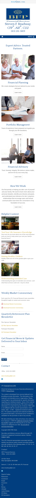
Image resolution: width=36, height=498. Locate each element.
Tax (2, 485)
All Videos (4, 493)
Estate (3, 481)
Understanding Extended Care (14, 279)
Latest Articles (5, 491)
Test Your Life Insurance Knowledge (16, 232)
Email (3, 352)
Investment (4, 478)
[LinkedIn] (2, 471)
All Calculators (5, 495)
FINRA (3, 437)
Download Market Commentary (12, 304)
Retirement (4, 476)
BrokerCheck (10, 391)
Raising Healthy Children (12, 256)
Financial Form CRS (10, 385)
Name (3, 346)
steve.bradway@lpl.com (8, 376)
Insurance (4, 483)
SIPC (8, 437)
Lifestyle (3, 489)
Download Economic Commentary (13, 307)
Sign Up (4, 359)
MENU (30, 36)
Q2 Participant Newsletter (8, 332)
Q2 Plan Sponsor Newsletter (9, 325)
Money (3, 487)
